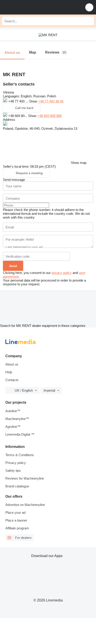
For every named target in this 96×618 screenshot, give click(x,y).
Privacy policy (15, 463)
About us (11, 364)
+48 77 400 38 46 (50, 101)
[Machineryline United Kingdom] (31, 7)
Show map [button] (78, 163)
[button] (89, 7)
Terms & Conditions (19, 455)
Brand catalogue (17, 486)
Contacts (12, 380)
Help (8, 372)
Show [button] (33, 101)
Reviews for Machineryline (24, 478)
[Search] (89, 21)
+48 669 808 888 (49, 116)
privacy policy (62, 273)
